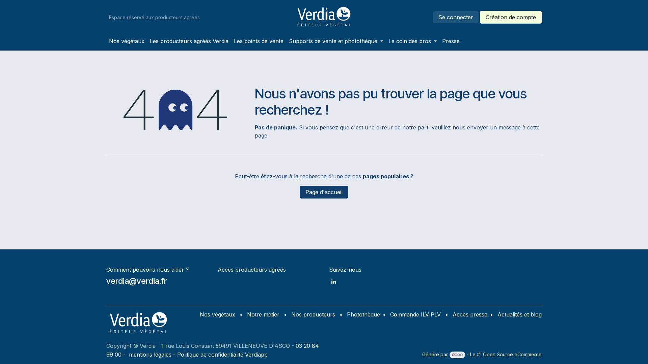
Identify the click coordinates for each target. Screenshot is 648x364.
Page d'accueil (324, 192)
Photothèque (363, 314)
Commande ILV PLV (415, 314)
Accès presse (470, 314)
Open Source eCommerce (512, 354)
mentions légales (150, 354)
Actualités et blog (519, 314)
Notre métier (263, 314)
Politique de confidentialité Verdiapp (222, 354)
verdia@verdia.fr (136, 281)
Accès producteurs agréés (252, 269)
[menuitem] (126, 41)
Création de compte (511, 17)
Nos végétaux (217, 314)
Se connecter (455, 17)
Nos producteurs (313, 314)
